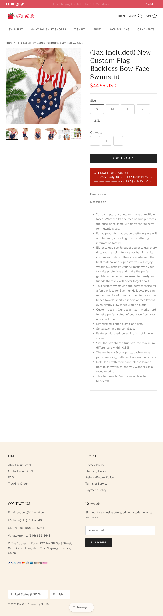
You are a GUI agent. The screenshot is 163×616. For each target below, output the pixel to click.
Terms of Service (96, 484)
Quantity (96, 132)
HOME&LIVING (119, 29)
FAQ (11, 477)
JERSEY (97, 29)
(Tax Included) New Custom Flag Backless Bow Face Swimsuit (49, 42)
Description (98, 194)
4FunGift (21, 604)
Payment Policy (95, 490)
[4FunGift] (21, 16)
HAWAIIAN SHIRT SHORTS (48, 29)
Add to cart (123, 158)
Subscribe (99, 542)
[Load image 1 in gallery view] (44, 86)
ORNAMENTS (146, 29)
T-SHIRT (79, 29)
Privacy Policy (94, 465)
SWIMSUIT (16, 29)
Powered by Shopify (38, 604)
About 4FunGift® (19, 465)
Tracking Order (18, 484)
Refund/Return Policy (99, 477)
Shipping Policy (95, 471)
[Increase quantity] (118, 141)
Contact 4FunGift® (20, 471)
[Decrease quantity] (95, 141)
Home (9, 42)
